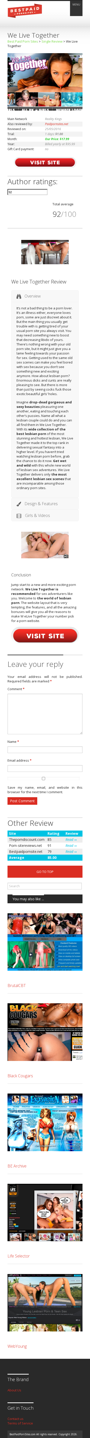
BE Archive (17, 1166)
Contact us (16, 1418)
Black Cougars (20, 1075)
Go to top (45, 871)
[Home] (25, 19)
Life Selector (19, 1256)
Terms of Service (20, 1423)
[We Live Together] (45, 109)
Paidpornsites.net (56, 124)
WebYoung (17, 1346)
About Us (14, 1390)
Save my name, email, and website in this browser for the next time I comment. (45, 789)
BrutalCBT (17, 985)
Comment (16, 689)
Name (13, 741)
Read (70, 839)
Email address (20, 760)
